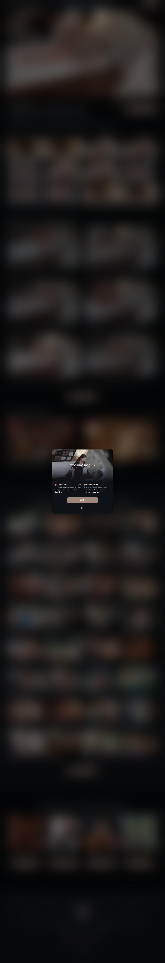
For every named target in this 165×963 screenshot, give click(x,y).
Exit (82, 508)
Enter (82, 500)
